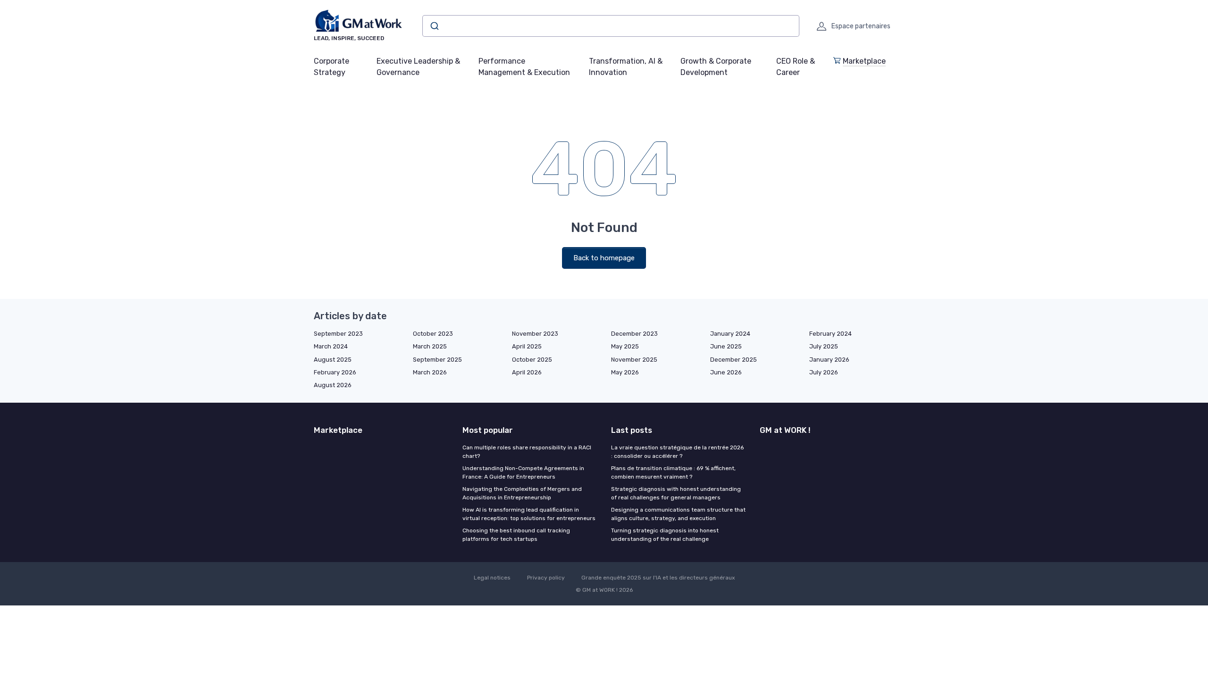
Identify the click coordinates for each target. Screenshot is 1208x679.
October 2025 (532, 359)
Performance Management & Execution (524, 67)
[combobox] (610, 26)
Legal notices (492, 577)
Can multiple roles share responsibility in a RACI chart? (526, 451)
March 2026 (430, 372)
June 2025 (726, 346)
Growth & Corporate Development (715, 67)
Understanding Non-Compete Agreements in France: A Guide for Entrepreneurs (523, 472)
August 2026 (333, 385)
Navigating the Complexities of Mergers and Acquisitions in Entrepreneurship (522, 493)
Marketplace (864, 61)
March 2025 (430, 346)
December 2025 (733, 359)
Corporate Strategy (331, 67)
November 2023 (535, 333)
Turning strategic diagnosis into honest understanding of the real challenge (665, 534)
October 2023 (433, 333)
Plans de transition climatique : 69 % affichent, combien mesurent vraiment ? (673, 472)
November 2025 (634, 359)
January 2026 (829, 359)
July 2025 (823, 346)
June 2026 (726, 372)
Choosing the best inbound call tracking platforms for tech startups (516, 534)
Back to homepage (604, 258)
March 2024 (331, 346)
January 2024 (730, 333)
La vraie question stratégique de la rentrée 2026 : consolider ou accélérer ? (677, 451)
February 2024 (830, 333)
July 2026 (823, 372)
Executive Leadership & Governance (418, 67)
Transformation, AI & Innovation (626, 67)
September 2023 (338, 333)
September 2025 (437, 359)
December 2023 (634, 333)
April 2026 (527, 372)
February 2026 (335, 372)
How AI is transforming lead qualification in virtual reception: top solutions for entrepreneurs (529, 514)
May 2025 (625, 346)
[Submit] (434, 26)
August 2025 (333, 359)
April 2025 (527, 346)
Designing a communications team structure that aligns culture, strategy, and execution (678, 514)
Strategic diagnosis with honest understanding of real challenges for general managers (676, 493)
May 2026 (625, 372)
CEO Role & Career (795, 67)
